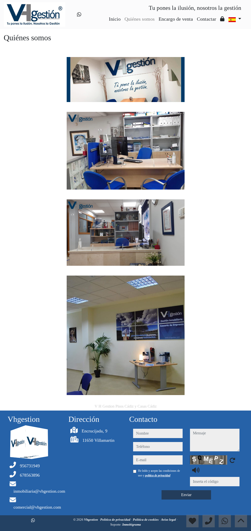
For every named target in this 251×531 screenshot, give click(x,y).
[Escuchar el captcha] (196, 470)
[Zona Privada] (222, 19)
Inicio (115, 19)
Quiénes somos (140, 19)
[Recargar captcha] (232, 460)
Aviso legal (169, 519)
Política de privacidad (115, 519)
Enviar (186, 495)
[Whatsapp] (79, 14)
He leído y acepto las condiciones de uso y (159, 473)
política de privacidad (157, 475)
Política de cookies (146, 519)
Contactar (206, 19)
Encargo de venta (176, 19)
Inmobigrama (131, 524)
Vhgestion (91, 519)
